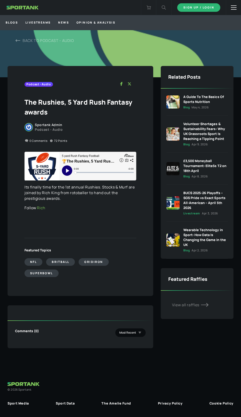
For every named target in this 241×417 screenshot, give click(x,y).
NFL (33, 262)
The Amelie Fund (116, 403)
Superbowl (41, 273)
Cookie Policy (221, 403)
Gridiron (93, 262)
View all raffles (186, 304)
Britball (60, 262)
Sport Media (18, 403)
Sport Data (65, 403)
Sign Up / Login (198, 7)
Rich (41, 207)
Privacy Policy (170, 403)
